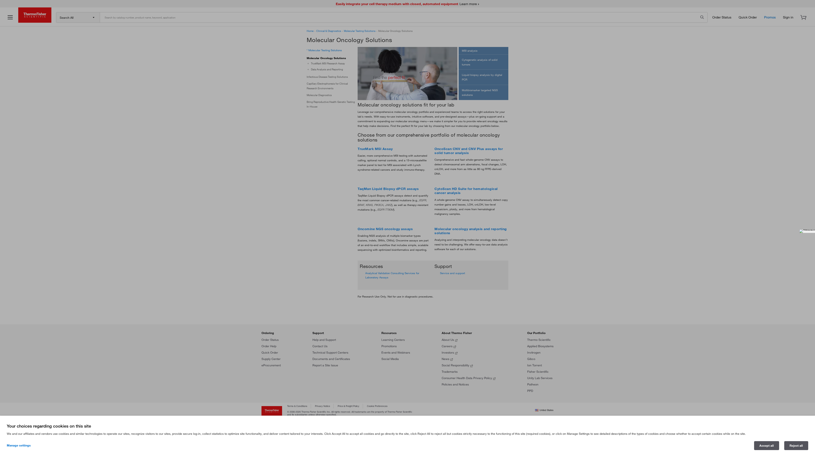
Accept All (766, 446)
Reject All (796, 446)
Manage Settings (19, 445)
